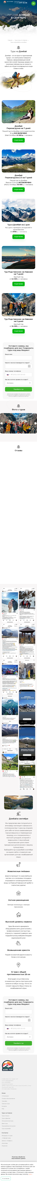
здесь (30, 1174)
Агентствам (5, 1143)
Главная (10, 40)
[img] (4, 2)
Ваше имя (8, 354)
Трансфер (4, 1101)
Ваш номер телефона (13, 371)
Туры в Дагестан (6, 1118)
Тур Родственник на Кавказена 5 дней (18, 320)
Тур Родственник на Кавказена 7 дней (18, 273)
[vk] (3, 1075)
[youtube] (6, 1075)
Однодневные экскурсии (8, 1126)
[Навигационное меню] (33, 3)
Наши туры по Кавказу (21, 40)
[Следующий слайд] (35, 423)
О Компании (5, 1096)
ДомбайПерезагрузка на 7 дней (18, 127)
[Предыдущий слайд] (1, 423)
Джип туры (5, 1123)
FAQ (3, 1108)
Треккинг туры (6, 1103)
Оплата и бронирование (8, 1098)
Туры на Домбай (6, 1128)
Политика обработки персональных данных (18, 1157)
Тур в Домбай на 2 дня (18, 225)
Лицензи (4, 1145)
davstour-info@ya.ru (7, 1140)
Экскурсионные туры (7, 1121)
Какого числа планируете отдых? (17, 363)
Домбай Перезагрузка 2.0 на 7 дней (18, 176)
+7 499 (20, 3)
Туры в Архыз (5, 1115)
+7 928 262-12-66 (6, 1138)
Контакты (4, 1106)
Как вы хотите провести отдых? (16, 379)
